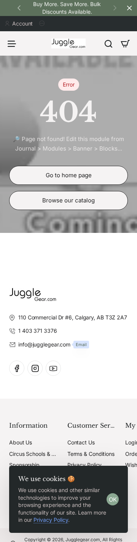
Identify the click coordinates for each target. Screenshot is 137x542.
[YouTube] (53, 368)
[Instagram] (35, 368)
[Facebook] (16, 368)
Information (28, 425)
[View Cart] (125, 43)
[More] (43, 23)
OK (113, 499)
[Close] (129, 8)
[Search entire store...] (108, 43)
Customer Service (91, 425)
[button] (115, 7)
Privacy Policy (50, 519)
